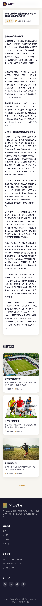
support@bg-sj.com (14, 559)
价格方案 (6, 544)
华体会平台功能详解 (13, 378)
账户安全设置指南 (12, 421)
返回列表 (22, 485)
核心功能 (6, 539)
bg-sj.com (10, 568)
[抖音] (17, 584)
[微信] (5, 584)
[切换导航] (36, 4)
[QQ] (23, 584)
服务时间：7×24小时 (13, 563)
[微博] (11, 584)
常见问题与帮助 (11, 463)
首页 (4, 531)
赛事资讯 (6, 535)
